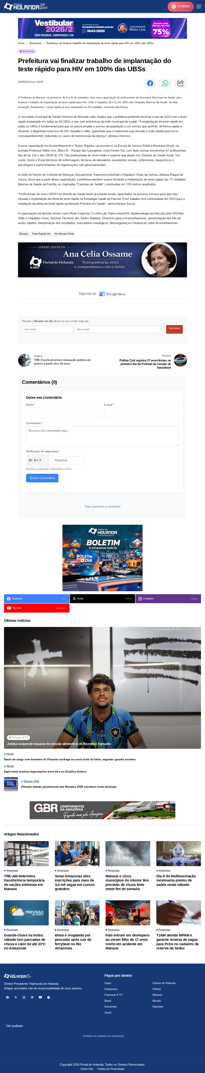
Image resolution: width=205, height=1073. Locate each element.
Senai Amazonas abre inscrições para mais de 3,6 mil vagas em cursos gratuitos (75, 882)
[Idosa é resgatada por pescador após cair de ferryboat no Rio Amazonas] (77, 912)
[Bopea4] (25, 6)
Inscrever (174, 328)
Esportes (158, 1006)
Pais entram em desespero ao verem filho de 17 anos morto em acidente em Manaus (127, 941)
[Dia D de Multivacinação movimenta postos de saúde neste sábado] (178, 853)
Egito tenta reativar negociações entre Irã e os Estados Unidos (45, 771)
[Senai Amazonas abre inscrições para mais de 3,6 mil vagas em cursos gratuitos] (77, 853)
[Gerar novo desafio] (45, 460)
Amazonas (35, 43)
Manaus (23, 233)
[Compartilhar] (180, 83)
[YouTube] (40, 997)
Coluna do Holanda (164, 983)
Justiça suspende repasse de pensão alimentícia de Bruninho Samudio (59, 744)
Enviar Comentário (42, 478)
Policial (157, 989)
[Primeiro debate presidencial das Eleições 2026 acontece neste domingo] (11, 784)
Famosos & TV (113, 994)
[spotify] (48, 997)
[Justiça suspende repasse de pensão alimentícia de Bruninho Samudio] (102, 688)
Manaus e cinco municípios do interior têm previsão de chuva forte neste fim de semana (127, 882)
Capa (108, 983)
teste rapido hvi (41, 233)
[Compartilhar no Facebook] (150, 83)
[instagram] (23, 997)
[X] (15, 997)
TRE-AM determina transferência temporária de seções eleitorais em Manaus (24, 882)
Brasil (108, 1000)
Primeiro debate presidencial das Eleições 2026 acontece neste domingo (69, 786)
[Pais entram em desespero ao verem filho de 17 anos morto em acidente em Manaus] (128, 912)
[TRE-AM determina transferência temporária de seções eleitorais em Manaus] (26, 853)
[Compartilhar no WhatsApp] (165, 83)
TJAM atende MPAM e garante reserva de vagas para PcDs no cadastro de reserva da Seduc (177, 941)
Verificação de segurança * (43, 451)
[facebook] (7, 997)
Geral (108, 1012)
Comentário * (34, 423)
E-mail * (109, 404)
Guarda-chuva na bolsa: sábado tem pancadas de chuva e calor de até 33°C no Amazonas (25, 941)
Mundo (157, 1000)
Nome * (30, 404)
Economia (111, 1006)
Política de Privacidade (110, 1068)
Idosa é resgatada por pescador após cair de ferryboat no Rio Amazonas (73, 941)
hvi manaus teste (64, 233)
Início (21, 43)
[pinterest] (32, 997)
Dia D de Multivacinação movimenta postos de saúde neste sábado (176, 880)
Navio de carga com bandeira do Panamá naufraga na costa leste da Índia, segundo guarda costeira (69, 759)
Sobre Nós (86, 1068)
